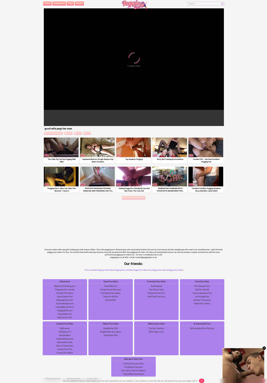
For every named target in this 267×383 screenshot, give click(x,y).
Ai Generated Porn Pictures (202, 328)
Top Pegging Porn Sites (157, 270)
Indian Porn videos (202, 303)
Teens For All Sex (110, 296)
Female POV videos (64, 293)
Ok (201, 381)
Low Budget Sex (202, 296)
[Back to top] (258, 370)
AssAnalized (156, 286)
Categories (59, 3)
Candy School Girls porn (110, 290)
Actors (79, 3)
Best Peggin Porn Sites (138, 270)
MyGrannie (65, 328)
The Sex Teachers (156, 328)
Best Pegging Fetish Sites (103, 270)
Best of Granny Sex (64, 346)
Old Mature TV (65, 332)
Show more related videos (133, 198)
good (69, 133)
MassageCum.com (65, 300)
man (79, 133)
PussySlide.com (65, 314)
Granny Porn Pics (64, 349)
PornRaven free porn (133, 367)
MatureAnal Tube (64, 342)
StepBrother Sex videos (110, 332)
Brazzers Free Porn (156, 293)
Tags (70, 3)
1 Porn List (88, 270)
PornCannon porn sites (133, 364)
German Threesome (202, 300)
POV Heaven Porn (202, 286)
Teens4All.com (110, 286)
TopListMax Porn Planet (133, 374)
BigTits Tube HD (202, 290)
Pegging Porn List (121, 270)
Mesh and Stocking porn (64, 286)
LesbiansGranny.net (64, 339)
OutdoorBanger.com (65, 303)
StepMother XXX (110, 328)
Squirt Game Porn (65, 296)
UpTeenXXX (110, 300)
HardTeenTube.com (156, 296)
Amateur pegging (54, 133)
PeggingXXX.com (64, 310)
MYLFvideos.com (156, 332)
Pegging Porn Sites (175, 270)
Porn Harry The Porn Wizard (133, 370)
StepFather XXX (111, 335)
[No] (263, 380)
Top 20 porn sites (156, 290)
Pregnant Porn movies (65, 290)
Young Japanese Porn (202, 293)
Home (47, 3)
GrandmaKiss (65, 335)
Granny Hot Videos (65, 353)
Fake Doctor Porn (64, 317)
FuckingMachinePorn (65, 307)
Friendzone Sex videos (110, 293)
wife (88, 133)
